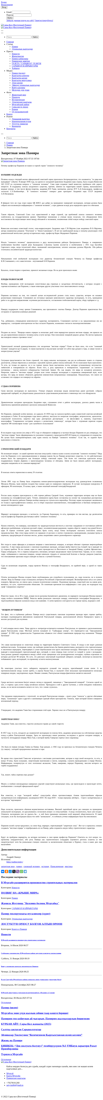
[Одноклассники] (6, 871)
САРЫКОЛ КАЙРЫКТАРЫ (25, 908)
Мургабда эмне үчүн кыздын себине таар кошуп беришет (34, 1013)
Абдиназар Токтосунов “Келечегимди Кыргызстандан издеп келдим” (41, 1035)
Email (8, 12)
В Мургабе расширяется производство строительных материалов (39, 882)
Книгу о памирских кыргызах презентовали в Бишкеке (19, 966)
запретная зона (8, 866)
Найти (35, 37)
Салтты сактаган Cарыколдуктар (21, 1029)
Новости (16, 887)
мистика (69, 866)
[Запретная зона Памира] (13, 161)
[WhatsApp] (21, 871)
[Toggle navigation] (2, 30)
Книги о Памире (19, 929)
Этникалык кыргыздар (22, 919)
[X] (14, 871)
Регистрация (7, 4)
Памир (9, 145)
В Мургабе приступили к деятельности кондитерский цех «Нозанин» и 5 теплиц (28, 992)
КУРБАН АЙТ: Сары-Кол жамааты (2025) (26, 1024)
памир (19, 866)
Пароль (9, 15)
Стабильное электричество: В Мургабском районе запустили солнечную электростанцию (31, 953)
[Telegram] (25, 871)
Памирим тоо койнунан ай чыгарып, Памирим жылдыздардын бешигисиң (45, 1018)
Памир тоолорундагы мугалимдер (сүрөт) (25, 913)
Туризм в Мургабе (12, 1054)
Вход (4, 7)
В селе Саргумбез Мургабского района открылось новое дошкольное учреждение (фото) (31, 979)
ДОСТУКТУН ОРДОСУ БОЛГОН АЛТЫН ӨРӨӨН (31, 924)
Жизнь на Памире (11, 1040)
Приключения (56, 866)
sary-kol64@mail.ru (14, 1085)
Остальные (6, 1002)
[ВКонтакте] (2, 871)
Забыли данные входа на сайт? (20, 20)
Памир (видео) (9, 1007)
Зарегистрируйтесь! (44, 20)
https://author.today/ (14, 862)
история (45, 866)
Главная (10, 143)
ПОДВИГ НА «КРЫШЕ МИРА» (20, 892)
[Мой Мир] (10, 871)
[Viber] (17, 871)
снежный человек (32, 866)
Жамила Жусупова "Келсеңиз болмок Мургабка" (30, 903)
